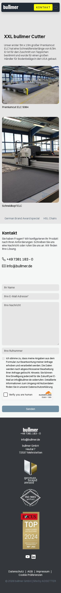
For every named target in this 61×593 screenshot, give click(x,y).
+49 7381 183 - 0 (20, 259)
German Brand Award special (22, 218)
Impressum (42, 571)
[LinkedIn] (34, 556)
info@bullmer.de (19, 266)
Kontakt (43, 7)
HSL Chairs (50, 218)
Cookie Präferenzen (30, 574)
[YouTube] (28, 556)
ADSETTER (49, 581)
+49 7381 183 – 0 (31, 433)
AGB (30, 571)
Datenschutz (16, 571)
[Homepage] (30, 429)
